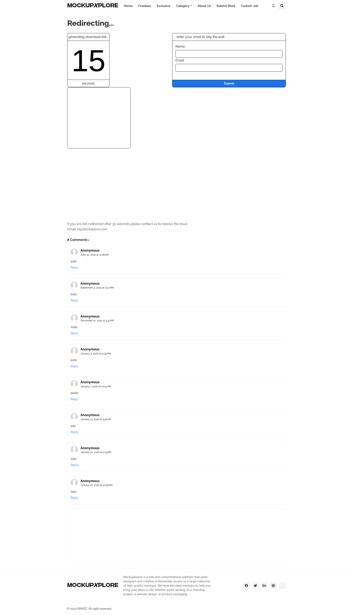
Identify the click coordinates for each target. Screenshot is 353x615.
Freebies (144, 6)
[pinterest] (273, 585)
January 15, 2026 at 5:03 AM (95, 452)
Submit (229, 83)
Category (182, 6)
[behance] (264, 585)
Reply (74, 267)
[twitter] (255, 585)
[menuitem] (128, 6)
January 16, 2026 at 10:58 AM (96, 485)
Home (128, 6)
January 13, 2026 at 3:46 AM (95, 419)
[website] (282, 585)
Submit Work (226, 6)
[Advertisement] (101, 122)
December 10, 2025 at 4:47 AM (97, 320)
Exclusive (163, 6)
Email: (179, 60)
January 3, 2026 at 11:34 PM (95, 353)
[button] (273, 6)
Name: (180, 46)
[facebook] (246, 585)
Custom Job (249, 6)
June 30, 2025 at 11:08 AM (94, 254)
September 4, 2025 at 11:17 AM (97, 287)
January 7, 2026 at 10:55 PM (95, 386)
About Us (204, 6)
